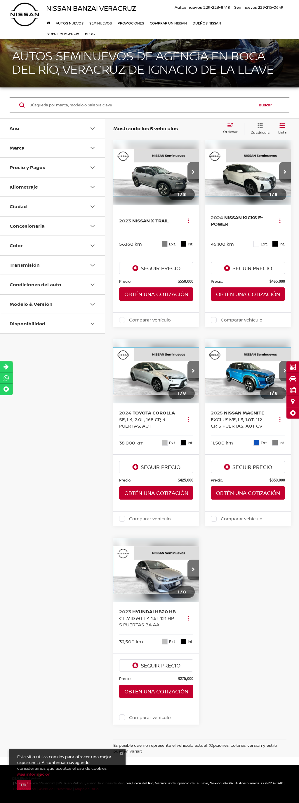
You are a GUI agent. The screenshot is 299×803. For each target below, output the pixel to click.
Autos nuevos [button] (70, 23)
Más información (34, 774)
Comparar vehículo (150, 320)
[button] (292, 413)
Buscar (265, 105)
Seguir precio (160, 268)
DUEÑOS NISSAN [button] (207, 23)
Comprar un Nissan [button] (168, 23)
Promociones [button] (131, 23)
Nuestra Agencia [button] (63, 33)
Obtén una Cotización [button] (156, 294)
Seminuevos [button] (100, 23)
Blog (90, 33)
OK (24, 785)
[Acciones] (188, 220)
